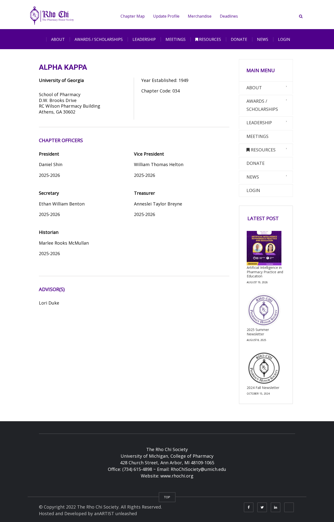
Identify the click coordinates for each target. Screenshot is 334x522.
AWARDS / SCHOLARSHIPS (99, 39)
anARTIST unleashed (115, 513)
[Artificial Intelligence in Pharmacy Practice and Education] (264, 248)
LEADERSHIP (144, 39)
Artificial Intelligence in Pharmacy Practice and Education (265, 271)
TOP (167, 497)
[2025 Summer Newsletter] (264, 310)
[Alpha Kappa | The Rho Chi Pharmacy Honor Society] (52, 14)
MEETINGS (176, 39)
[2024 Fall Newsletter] (264, 368)
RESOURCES (209, 39)
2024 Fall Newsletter (263, 387)
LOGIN (284, 39)
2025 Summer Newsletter (258, 331)
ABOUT (58, 39)
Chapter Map (133, 16)
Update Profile (166, 16)
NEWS (262, 39)
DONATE (239, 39)
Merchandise (200, 16)
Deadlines (229, 16)
